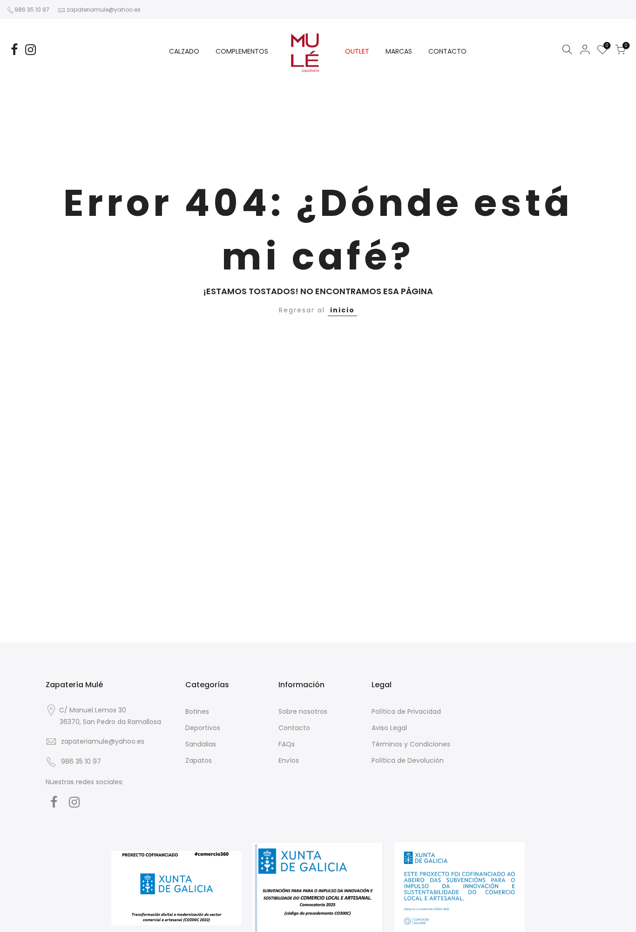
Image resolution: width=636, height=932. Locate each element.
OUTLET (357, 51)
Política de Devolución (408, 760)
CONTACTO (447, 51)
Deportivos (202, 727)
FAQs (286, 744)
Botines (197, 711)
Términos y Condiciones (411, 744)
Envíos (288, 760)
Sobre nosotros (302, 711)
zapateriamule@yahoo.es (104, 10)
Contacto (294, 727)
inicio (342, 310)
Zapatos (198, 760)
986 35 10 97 (31, 10)
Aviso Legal (389, 727)
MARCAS (399, 51)
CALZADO (184, 51)
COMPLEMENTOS (242, 51)
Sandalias (200, 744)
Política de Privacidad (406, 711)
